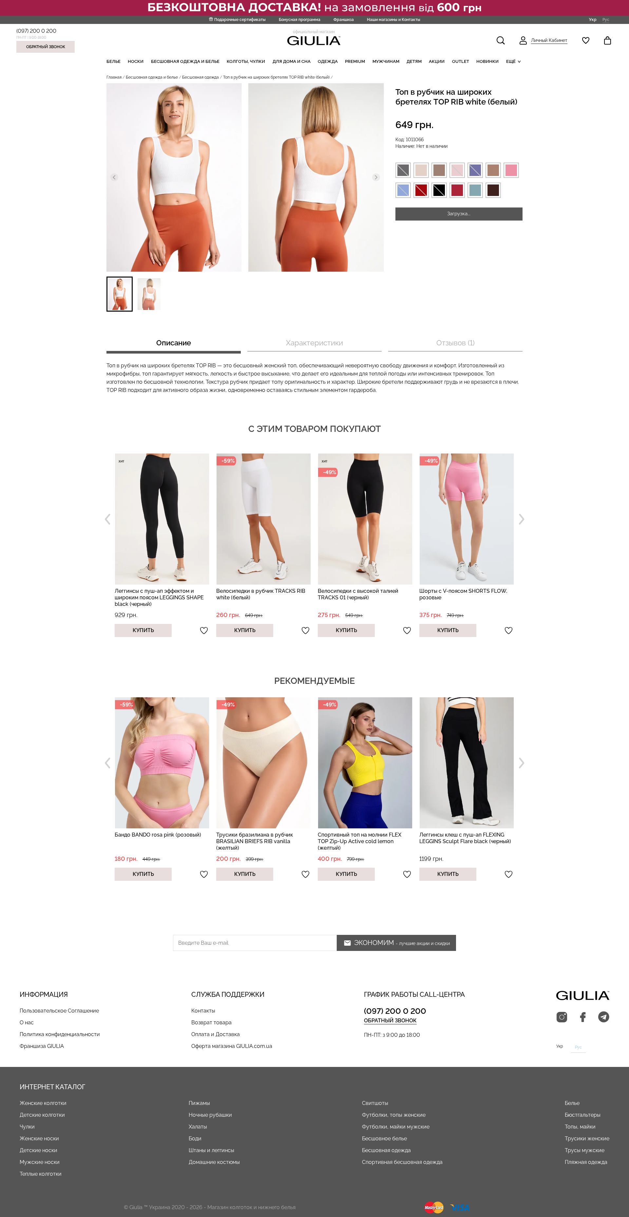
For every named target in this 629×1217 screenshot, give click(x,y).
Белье (113, 61)
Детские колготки (42, 1115)
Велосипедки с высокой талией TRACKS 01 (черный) (256, 594)
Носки (135, 61)
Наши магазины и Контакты (393, 19)
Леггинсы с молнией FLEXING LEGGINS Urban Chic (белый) (456, 594)
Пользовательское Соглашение (59, 1011)
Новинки (487, 61)
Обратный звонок (45, 47)
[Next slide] (376, 177)
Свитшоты (375, 1103)
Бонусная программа (299, 19)
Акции (437, 61)
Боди (195, 1138)
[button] (119, 294)
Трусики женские (587, 1138)
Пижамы (199, 1103)
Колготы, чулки (246, 61)
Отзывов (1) (455, 342)
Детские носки (38, 1150)
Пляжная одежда (586, 1162)
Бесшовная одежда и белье (185, 61)
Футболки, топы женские (394, 1115)
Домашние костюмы (214, 1162)
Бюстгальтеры (582, 1115)
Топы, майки (580, 1127)
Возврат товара (211, 1022)
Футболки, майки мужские (395, 1127)
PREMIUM (355, 61)
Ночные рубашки (210, 1115)
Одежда (328, 61)
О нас (27, 1022)
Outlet (460, 61)
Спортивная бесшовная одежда (402, 1162)
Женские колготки (43, 1103)
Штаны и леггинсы (211, 1150)
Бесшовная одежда (200, 77)
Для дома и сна (292, 61)
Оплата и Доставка (215, 1034)
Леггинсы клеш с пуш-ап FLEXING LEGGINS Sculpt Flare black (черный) (364, 838)
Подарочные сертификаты (240, 19)
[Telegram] (603, 1017)
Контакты (203, 1011)
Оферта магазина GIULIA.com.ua (231, 1046)
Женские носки (39, 1138)
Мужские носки (40, 1162)
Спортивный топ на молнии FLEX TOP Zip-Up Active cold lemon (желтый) (258, 841)
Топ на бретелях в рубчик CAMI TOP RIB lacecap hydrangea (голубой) (464, 838)
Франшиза (344, 19)
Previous (107, 519)
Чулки (27, 1127)
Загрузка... (458, 214)
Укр (593, 19)
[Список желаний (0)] (585, 40)
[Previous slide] (114, 177)
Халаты (198, 1127)
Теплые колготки (41, 1174)
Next (521, 519)
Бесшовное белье (384, 1138)
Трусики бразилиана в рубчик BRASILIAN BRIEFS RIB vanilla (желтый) (153, 841)
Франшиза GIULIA (42, 1046)
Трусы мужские (584, 1150)
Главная (114, 77)
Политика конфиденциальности (60, 1034)
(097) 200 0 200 (36, 31)
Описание (173, 342)
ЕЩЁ (511, 61)
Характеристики (314, 342)
